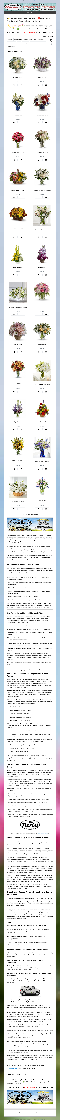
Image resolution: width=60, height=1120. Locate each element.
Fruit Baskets (42, 43)
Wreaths (9, 43)
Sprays (30, 39)
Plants (35, 39)
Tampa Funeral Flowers (13, 1068)
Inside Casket (41, 39)
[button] (48, 36)
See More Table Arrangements (30, 514)
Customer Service (11, 46)
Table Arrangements (18, 39)
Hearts (14, 43)
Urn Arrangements (34, 43)
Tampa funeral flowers (42, 834)
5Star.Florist (34, 1)
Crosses (19, 43)
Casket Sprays (25, 43)
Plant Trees (10, 39)
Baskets (26, 39)
